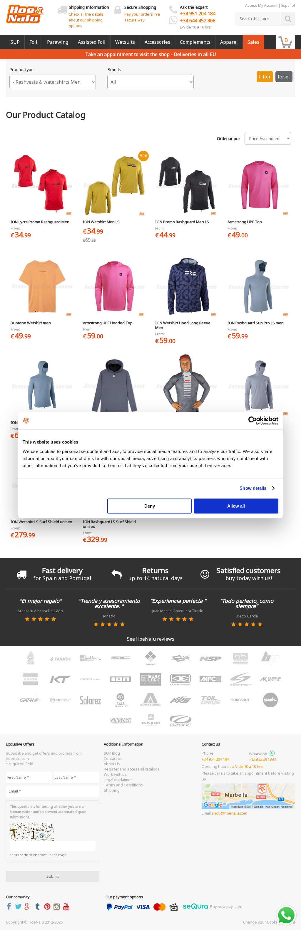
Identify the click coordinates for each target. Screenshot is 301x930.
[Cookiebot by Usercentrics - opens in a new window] (252, 420)
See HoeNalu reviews (150, 639)
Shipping (112, 790)
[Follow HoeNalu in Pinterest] (48, 906)
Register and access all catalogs (132, 769)
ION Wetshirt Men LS (101, 221)
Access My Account (261, 5)
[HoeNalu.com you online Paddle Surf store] (25, 11)
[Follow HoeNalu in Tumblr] (39, 906)
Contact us (113, 758)
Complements (195, 42)
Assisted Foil (92, 42)
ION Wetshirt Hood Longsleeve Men (182, 325)
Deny (149, 505)
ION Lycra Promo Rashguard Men (40, 221)
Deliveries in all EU (195, 54)
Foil (33, 42)
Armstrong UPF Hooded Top (108, 322)
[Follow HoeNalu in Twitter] (20, 906)
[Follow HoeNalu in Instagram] (58, 906)
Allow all (236, 505)
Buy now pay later (225, 906)
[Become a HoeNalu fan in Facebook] (10, 906)
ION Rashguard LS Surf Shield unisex (109, 524)
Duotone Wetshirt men (31, 322)
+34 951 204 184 (197, 13)
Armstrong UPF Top (245, 221)
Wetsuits (125, 42)
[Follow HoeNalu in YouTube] (67, 906)
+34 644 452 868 (197, 20)
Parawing (57, 42)
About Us (112, 763)
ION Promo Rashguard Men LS (182, 221)
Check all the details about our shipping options (86, 19)
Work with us (115, 774)
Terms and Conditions (123, 785)
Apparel (229, 42)
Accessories (157, 42)
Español (288, 5)
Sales (253, 42)
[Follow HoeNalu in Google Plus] (29, 906)
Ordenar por (228, 138)
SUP (15, 42)
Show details (253, 488)
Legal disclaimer (118, 779)
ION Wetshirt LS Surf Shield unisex (41, 521)
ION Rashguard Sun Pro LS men (256, 322)
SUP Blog (112, 753)
